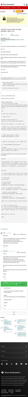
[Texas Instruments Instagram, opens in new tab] (2, 364)
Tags (14, 312)
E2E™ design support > (6, 7)
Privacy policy (18, 390)
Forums (13, 7)
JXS (4, 232)
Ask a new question (22, 11)
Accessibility (3, 390)
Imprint (11, 392)
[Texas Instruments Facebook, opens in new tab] (7, 364)
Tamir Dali (5, 35)
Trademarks (17, 391)
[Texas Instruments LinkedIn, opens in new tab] (16, 364)
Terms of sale (4, 391)
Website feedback (4, 392)
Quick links (3, 351)
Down (6, 248)
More (19, 7)
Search (24, 4)
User (27, 4)
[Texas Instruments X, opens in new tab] (11, 364)
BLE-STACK (17, 39)
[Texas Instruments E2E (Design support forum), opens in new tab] (21, 364)
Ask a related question (19, 11)
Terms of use (11, 391)
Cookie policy (10, 390)
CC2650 (8, 38)
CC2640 (22, 39)
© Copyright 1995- (6, 395)
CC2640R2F (3, 41)
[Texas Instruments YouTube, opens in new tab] (26, 364)
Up (3, 248)
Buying (2, 355)
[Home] (7, 4)
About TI (3, 346)
